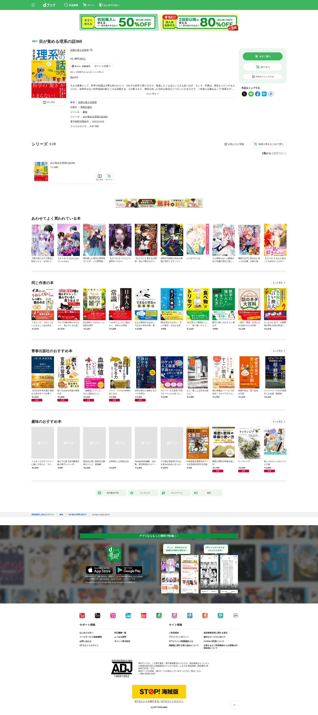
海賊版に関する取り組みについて (184, 645)
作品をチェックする (265, 76)
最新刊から (280, 153)
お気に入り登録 (236, 144)
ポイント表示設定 (122, 641)
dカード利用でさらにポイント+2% (85, 72)
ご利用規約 (174, 633)
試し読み (51, 102)
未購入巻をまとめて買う (271, 144)
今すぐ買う (265, 56)
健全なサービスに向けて (215, 637)
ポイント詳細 (101, 66)
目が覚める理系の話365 (62, 163)
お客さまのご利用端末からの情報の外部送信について (221, 646)
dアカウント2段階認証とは (181, 641)
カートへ (265, 67)
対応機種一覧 (120, 633)
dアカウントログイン (89, 645)
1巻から (266, 153)
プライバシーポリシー (179, 637)
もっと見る (278, 282)
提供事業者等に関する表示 (216, 633)
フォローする (91, 50)
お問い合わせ (85, 641)
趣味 (85, 112)
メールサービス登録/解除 (91, 637)
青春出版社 (86, 107)
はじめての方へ (86, 633)
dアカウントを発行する (147, 701)
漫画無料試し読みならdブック (42, 514)
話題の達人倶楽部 (79, 50)
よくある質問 (120, 637)
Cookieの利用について (214, 641)
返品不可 (74, 77)
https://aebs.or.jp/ (147, 673)
